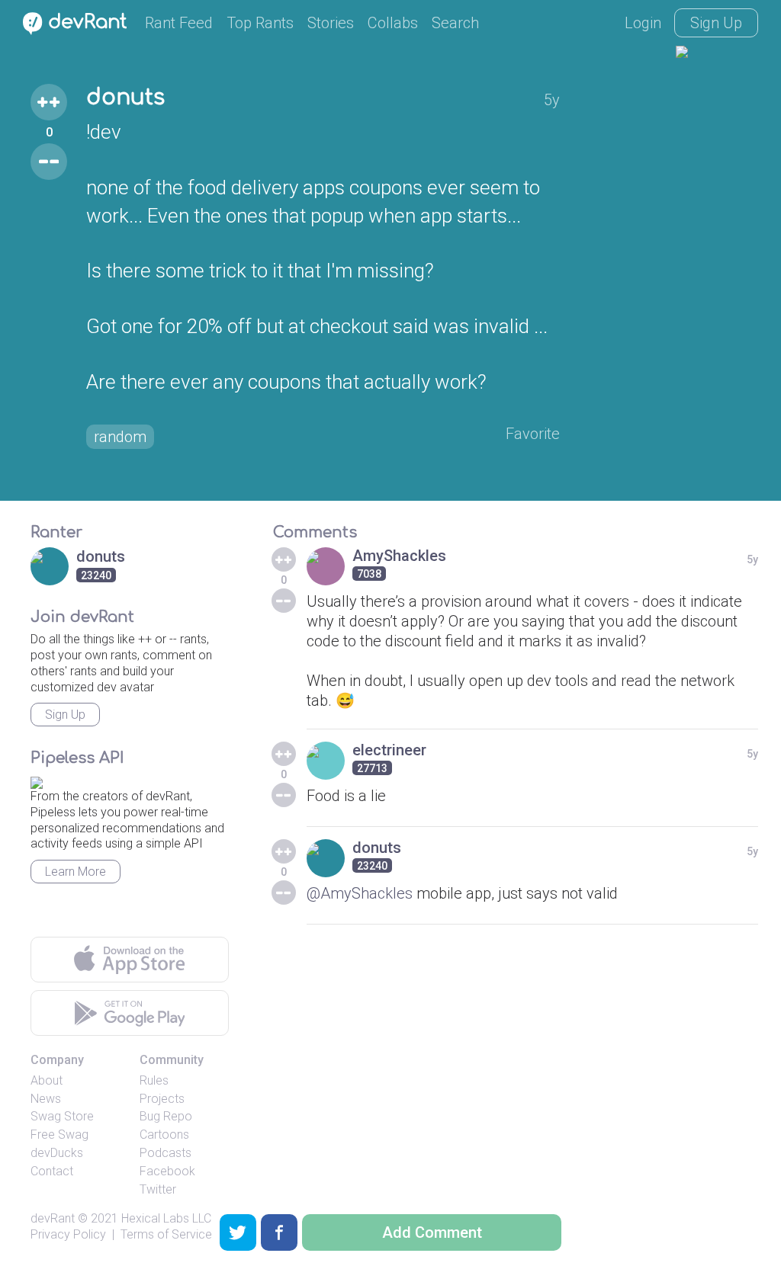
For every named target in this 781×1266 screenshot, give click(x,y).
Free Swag (59, 1134)
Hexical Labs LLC (166, 1218)
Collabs (393, 23)
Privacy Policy (68, 1234)
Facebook (167, 1171)
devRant (53, 1218)
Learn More (75, 871)
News (46, 1098)
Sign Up (716, 23)
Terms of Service (166, 1234)
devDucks (57, 1153)
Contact (52, 1171)
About (47, 1080)
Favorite (533, 434)
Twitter (158, 1189)
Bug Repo (166, 1116)
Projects (162, 1098)
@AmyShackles (360, 893)
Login (643, 23)
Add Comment (432, 1232)
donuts (125, 97)
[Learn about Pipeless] (37, 780)
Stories (330, 23)
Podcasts (165, 1153)
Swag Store (62, 1116)
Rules (154, 1080)
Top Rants (260, 23)
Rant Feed (179, 23)
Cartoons (164, 1134)
